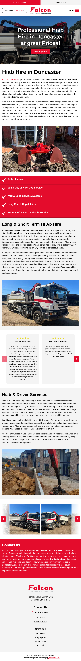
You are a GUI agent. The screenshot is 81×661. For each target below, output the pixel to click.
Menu (71, 10)
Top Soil (40, 645)
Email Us (40, 617)
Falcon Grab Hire (10, 79)
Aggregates (40, 637)
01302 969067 (21, 3)
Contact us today (58, 559)
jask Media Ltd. (54, 658)
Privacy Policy (40, 621)
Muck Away (40, 641)
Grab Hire (40, 633)
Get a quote (40, 51)
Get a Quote (61, 2)
